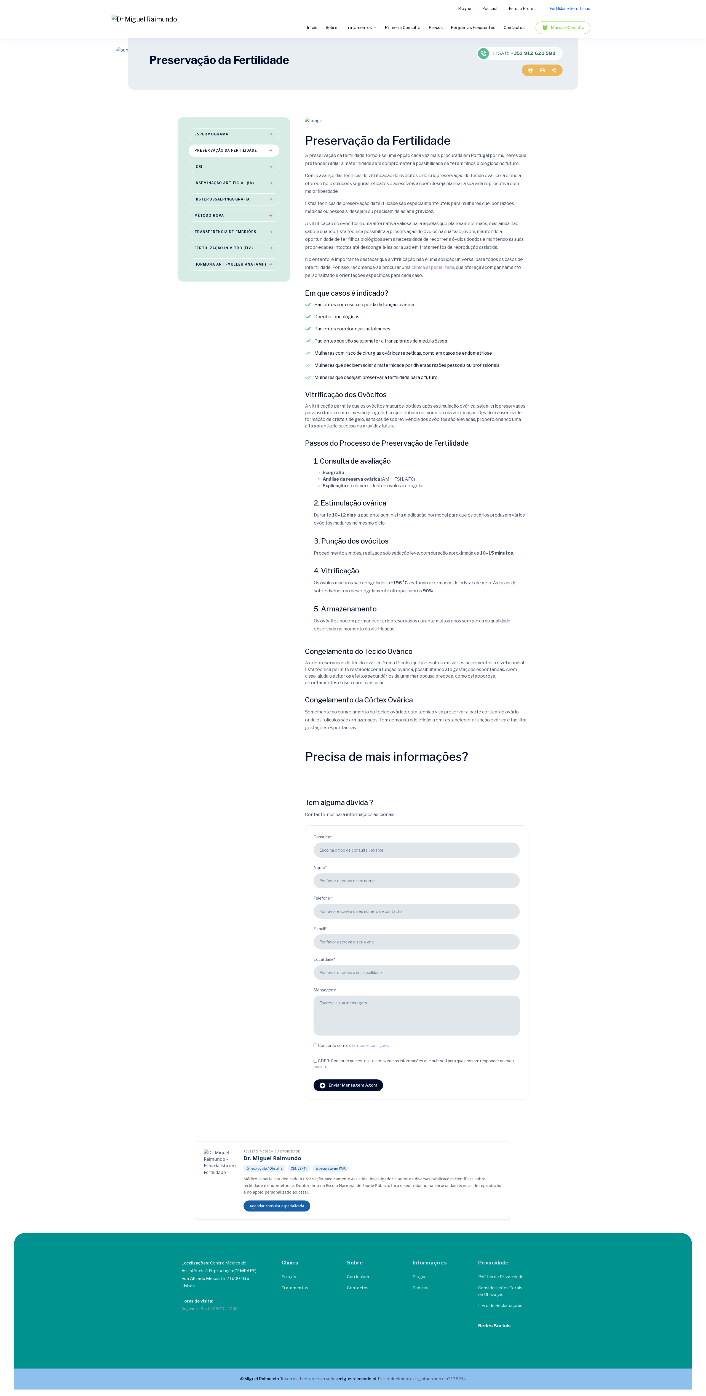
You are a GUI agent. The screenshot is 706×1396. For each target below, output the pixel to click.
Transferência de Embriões (225, 232)
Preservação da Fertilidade (225, 150)
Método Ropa (209, 215)
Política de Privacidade (501, 1276)
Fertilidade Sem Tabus (570, 8)
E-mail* (320, 928)
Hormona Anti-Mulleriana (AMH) (230, 264)
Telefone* (323, 898)
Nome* (320, 867)
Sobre (331, 27)
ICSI (198, 167)
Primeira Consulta (403, 27)
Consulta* (323, 837)
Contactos (514, 27)
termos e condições (370, 1045)
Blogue (464, 8)
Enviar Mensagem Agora (353, 1085)
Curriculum (358, 1276)
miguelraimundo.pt (358, 1378)
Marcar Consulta (567, 27)
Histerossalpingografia (222, 199)
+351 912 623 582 (533, 53)
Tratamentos (359, 27)
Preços (436, 27)
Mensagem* (325, 990)
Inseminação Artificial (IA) (224, 183)
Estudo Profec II (524, 8)
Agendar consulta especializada (277, 1205)
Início (312, 27)
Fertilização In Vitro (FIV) (223, 248)
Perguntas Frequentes (473, 27)
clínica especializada (432, 267)
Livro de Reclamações (500, 1305)
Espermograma (211, 134)
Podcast (490, 8)
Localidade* (324, 959)
